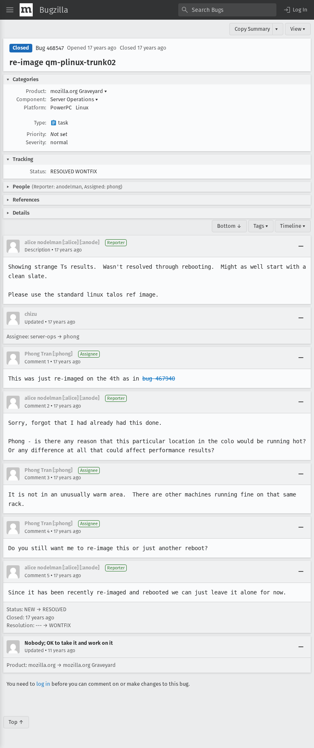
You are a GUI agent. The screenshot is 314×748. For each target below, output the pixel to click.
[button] (295, 9)
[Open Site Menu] (9, 9)
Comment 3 (37, 478)
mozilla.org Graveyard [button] (78, 91)
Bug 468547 (50, 48)
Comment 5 (37, 575)
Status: (38, 171)
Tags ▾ (260, 226)
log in (43, 684)
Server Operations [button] (74, 99)
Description (37, 250)
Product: (36, 91)
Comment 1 (37, 362)
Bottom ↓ (229, 226)
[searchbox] (227, 9)
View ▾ (297, 29)
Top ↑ (16, 722)
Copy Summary (252, 29)
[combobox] (227, 9)
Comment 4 (37, 531)
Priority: (36, 134)
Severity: (36, 142)
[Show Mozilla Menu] (26, 9)
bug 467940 (158, 378)
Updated (34, 322)
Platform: (35, 107)
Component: (31, 99)
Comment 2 (37, 406)
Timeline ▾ (292, 226)
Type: (40, 123)
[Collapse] (300, 246)
